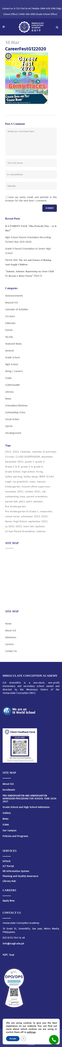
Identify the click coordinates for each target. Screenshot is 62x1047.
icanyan (41, 481)
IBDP (42, 476)
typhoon (40, 526)
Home (8, 623)
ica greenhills (20, 481)
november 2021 (14, 491)
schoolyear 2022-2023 (34, 516)
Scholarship (11, 586)
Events (9, 330)
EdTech (7, 861)
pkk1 (22, 501)
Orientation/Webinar (16, 405)
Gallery (7, 813)
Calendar (25, 451)
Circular (9, 456)
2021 (8, 451)
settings (31, 1032)
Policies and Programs (15, 836)
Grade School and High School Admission (26, 807)
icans (32, 481)
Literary (9, 391)
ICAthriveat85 (12, 385)
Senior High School (16, 521)
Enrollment (9, 790)
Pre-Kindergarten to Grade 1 (22, 511)
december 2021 (14, 461)
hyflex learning (13, 476)
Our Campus (9, 830)
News (8, 398)
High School (11, 364)
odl (44, 491)
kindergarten (12, 486)
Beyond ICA (11, 302)
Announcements (14, 295)
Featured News (13, 343)
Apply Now (8, 900)
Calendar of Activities (16, 309)
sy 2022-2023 (13, 526)
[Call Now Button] (54, 1039)
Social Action (12, 419)
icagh (8, 481)
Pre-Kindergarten (15, 506)
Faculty (9, 336)
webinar (41, 531)
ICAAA (8, 378)
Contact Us (11, 651)
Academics (11, 560)
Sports (9, 426)
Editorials (10, 323)
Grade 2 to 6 (12, 466)
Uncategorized (13, 433)
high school (28, 471)
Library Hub (9, 881)
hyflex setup (31, 476)
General (9, 350)
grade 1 (29, 461)
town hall (28, 526)
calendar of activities (44, 451)
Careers (9, 600)
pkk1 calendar (34, 501)
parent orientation (37, 496)
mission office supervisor (36, 486)
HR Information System (16, 871)
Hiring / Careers (14, 371)
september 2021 (38, 521)
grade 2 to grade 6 (32, 466)
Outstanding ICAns (15, 412)
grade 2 (40, 461)
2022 (16, 451)
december (47, 456)
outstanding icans (15, 496)
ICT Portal (8, 866)
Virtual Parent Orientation (20, 531)
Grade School (12, 357)
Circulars (10, 316)
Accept (12, 1038)
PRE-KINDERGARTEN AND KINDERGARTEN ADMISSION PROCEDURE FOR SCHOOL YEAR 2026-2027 (30, 798)
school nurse (12, 516)
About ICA (10, 553)
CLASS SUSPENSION (28, 456)
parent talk (11, 501)
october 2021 (33, 491)
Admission (10, 566)
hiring (39, 471)
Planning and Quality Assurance (20, 876)
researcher (46, 511)
